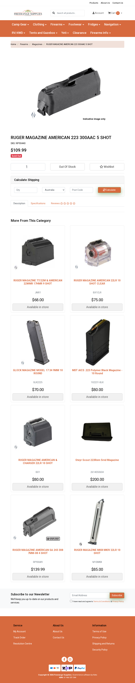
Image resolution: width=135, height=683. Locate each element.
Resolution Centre (22, 643)
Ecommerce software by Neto (85, 675)
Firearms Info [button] (99, 32)
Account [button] (99, 13)
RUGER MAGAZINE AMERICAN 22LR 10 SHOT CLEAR (97, 282)
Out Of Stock (67, 166)
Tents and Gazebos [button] (42, 32)
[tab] (19, 203)
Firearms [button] (56, 24)
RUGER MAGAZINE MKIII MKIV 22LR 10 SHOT (97, 551)
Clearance (79, 32)
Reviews (55, 203)
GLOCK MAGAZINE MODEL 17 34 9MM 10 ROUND (38, 372)
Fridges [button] (93, 24)
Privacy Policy (117, 601)
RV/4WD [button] (17, 32)
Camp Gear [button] (19, 24)
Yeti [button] (64, 32)
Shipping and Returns (103, 643)
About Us (105, 3)
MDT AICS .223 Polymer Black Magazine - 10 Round (97, 372)
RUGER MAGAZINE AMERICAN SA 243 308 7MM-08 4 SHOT (38, 551)
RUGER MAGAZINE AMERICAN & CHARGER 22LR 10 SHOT (37, 461)
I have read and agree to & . (98, 601)
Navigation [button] (111, 24)
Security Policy (100, 649)
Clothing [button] (38, 24)
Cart (115, 13)
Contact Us (117, 3)
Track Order (19, 637)
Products (94, 3)
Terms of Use (99, 631)
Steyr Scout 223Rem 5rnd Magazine (97, 460)
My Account (19, 631)
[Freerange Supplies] (28, 12)
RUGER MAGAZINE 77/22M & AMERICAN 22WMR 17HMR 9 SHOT (38, 282)
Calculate (110, 190)
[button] (107, 166)
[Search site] (53, 13)
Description (19, 203)
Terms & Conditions (101, 601)
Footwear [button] (75, 24)
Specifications (38, 203)
